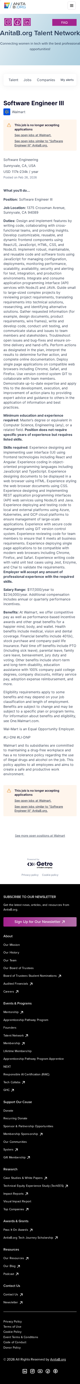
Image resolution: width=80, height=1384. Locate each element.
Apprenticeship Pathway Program (25, 1020)
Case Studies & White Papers (23, 1178)
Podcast (8, 1274)
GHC (6, 1090)
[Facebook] (17, 22)
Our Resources (13, 1258)
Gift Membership (14, 1157)
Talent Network (13, 1035)
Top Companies (13, 1209)
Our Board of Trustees (18, 968)
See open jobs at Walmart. (33, 135)
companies (46, 80)
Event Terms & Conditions (20, 1337)
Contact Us (10, 1294)
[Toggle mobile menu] (72, 5)
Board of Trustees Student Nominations (30, 976)
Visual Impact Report (17, 1201)
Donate (8, 1110)
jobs (27, 80)
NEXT (7, 1066)
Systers (8, 1149)
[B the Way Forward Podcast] (55, 1371)
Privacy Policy (12, 1321)
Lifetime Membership (17, 1051)
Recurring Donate (15, 1118)
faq (64, 22)
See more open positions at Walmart (40, 835)
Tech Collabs (11, 1082)
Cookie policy (50, 874)
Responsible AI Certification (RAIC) (26, 1074)
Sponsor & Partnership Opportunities (28, 1126)
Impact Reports (13, 1193)
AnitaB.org (58, 1359)
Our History (11, 952)
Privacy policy (30, 874)
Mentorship (11, 1012)
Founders (9, 1027)
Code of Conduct (14, 1342)
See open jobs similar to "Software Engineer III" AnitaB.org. (39, 143)
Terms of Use (12, 1326)
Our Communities (15, 1142)
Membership (11, 1043)
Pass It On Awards (15, 1230)
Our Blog (9, 1266)
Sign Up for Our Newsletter (37, 921)
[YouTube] (40, 1371)
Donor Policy (12, 1347)
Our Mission (11, 945)
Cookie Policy (12, 1332)
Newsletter (10, 1302)
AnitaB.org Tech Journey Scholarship (28, 1237)
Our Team (9, 960)
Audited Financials (15, 983)
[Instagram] (8, 22)
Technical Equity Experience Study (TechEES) (33, 1186)
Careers (8, 991)
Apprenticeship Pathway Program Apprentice (33, 1059)
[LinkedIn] (27, 22)
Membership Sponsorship (20, 1134)
